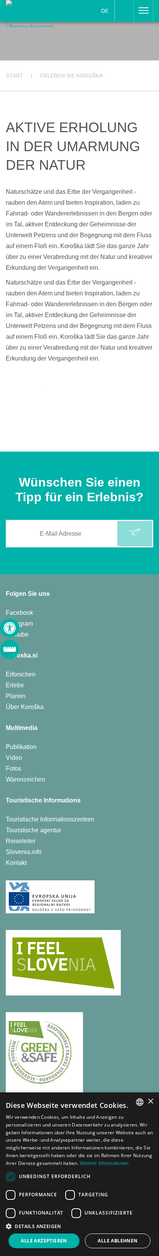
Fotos (13, 768)
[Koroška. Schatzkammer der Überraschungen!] (32, 13)
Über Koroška (25, 707)
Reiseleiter (21, 841)
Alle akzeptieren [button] (44, 1240)
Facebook (19, 612)
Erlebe (15, 685)
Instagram (19, 623)
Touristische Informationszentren (50, 819)
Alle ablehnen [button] (117, 1240)
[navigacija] (143, 11)
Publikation (21, 747)
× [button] (150, 1101)
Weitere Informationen (104, 1163)
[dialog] (79, 1174)
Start (14, 75)
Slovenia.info (24, 852)
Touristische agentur (33, 830)
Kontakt (16, 862)
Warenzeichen (25, 779)
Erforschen (21, 674)
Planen (15, 696)
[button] (79, 1226)
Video (14, 757)
